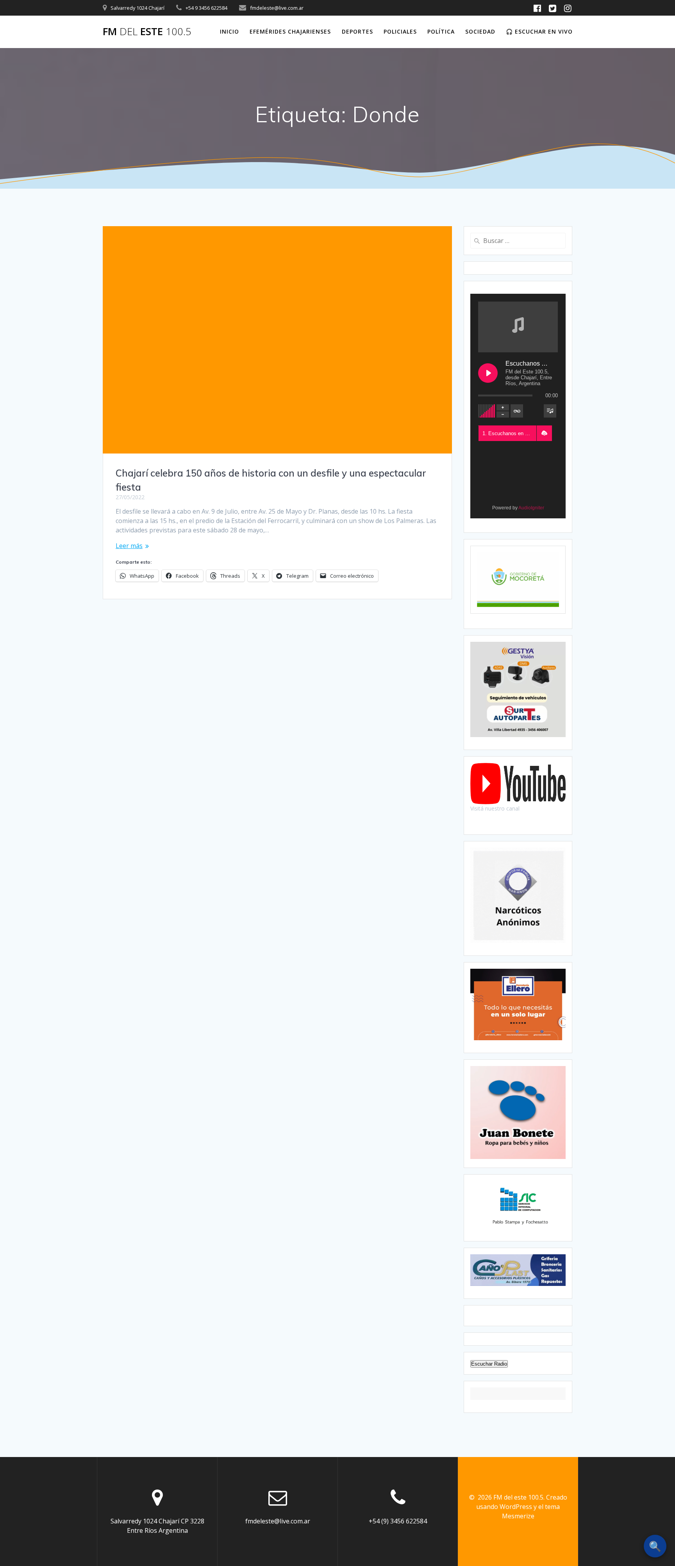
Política (441, 31)
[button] (544, 433)
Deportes (357, 31)
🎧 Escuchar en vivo (539, 31)
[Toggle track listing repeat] (517, 411)
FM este (147, 32)
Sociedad (480, 31)
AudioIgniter (531, 508)
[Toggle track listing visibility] (550, 411)
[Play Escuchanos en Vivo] (488, 373)
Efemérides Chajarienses (290, 31)
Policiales (400, 31)
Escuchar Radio (489, 1364)
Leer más (129, 545)
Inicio (229, 31)
